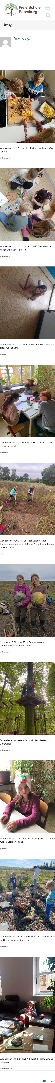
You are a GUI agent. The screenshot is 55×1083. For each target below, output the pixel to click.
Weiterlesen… (5, 158)
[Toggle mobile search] (48, 15)
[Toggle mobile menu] (48, 7)
